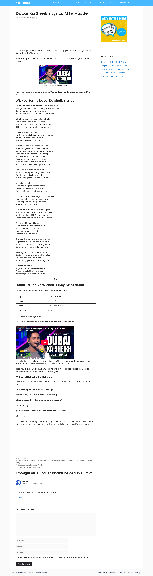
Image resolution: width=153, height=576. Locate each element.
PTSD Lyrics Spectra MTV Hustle (29, 467)
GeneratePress (41, 573)
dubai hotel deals (58, 460)
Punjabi (92, 3)
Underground (81, 3)
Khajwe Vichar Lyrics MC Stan (114, 65)
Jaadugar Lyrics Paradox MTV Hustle (31, 465)
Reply (21, 498)
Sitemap (137, 573)
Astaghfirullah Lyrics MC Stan (114, 62)
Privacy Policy (102, 573)
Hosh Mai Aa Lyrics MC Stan (113, 76)
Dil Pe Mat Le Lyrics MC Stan (113, 73)
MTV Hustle (56, 3)
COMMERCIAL (125, 3)
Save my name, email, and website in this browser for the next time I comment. (54, 557)
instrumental (70, 460)
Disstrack (68, 3)
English (113, 3)
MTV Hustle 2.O (81, 460)
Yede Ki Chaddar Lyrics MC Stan (115, 69)
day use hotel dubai (43, 460)
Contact (121, 573)
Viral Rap (103, 3)
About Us (112, 573)
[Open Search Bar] (134, 3)
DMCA (129, 573)
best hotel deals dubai (26, 460)
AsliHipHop (23, 3)
